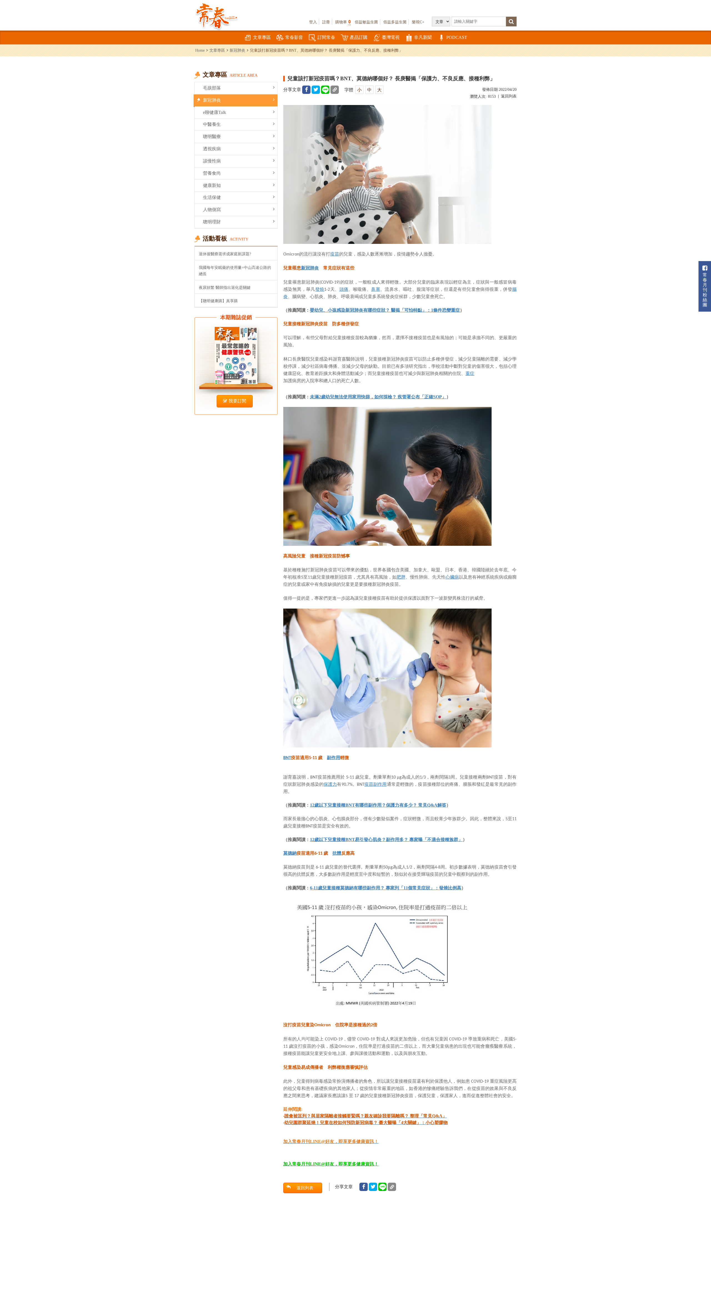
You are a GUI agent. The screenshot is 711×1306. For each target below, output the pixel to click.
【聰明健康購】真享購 (218, 301)
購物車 (343, 22)
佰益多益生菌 (395, 22)
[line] (325, 90)
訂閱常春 (326, 37)
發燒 (319, 289)
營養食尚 (212, 173)
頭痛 (344, 289)
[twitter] (316, 90)
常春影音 (294, 37)
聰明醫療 (212, 136)
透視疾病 (212, 148)
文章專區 (262, 37)
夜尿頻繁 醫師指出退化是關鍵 (225, 287)
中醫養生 (212, 124)
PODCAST (456, 37)
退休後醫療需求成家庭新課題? (225, 254)
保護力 (330, 784)
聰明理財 (212, 221)
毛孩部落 (212, 88)
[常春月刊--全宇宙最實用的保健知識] (216, 15)
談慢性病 (212, 161)
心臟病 (452, 577)
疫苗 (334, 254)
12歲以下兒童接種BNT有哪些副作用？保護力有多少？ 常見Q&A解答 (378, 805)
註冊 (326, 22)
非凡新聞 (423, 37)
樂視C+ (418, 22)
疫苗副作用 (375, 784)
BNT (287, 758)
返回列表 (509, 96)
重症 (469, 373)
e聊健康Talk (214, 112)
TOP (694, 1285)
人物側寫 (212, 209)
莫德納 (290, 853)
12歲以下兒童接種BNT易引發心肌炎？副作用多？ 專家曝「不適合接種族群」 (386, 839)
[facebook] (306, 90)
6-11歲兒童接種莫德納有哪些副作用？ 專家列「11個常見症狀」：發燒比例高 (385, 887)
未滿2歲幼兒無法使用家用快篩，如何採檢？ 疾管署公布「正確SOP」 (378, 396)
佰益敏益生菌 (366, 22)
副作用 (333, 757)
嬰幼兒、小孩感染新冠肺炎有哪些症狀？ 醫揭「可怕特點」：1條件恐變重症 (385, 310)
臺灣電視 (391, 37)
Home (200, 50)
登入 (313, 22)
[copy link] (335, 90)
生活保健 (212, 197)
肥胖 (401, 577)
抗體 (336, 853)
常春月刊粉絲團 (705, 289)
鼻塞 (375, 289)
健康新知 (212, 185)
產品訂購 (358, 37)
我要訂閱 (237, 401)
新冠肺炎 (237, 50)
